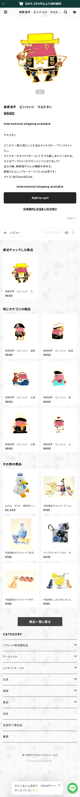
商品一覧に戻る (40, 622)
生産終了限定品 (12, 725)
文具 (6, 679)
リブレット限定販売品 (15, 645)
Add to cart (40, 198)
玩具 (6, 713)
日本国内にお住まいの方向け (40, 209)
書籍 (6, 736)
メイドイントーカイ (14, 668)
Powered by (36, 761)
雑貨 (6, 690)
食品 (6, 702)
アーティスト (10, 656)
